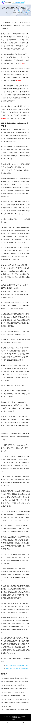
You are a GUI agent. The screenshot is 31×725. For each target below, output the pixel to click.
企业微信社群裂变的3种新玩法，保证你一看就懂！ (16, 678)
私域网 (17, 719)
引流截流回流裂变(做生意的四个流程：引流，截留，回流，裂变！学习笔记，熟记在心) (16, 688)
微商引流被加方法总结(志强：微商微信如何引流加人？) (16, 709)
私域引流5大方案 (7, 706)
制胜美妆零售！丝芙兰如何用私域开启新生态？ (15, 695)
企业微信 (10, 12)
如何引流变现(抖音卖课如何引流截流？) (13, 685)
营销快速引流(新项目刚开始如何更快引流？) (14, 692)
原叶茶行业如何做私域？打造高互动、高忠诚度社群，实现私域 (16, 699)
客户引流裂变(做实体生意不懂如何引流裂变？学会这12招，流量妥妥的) (16, 681)
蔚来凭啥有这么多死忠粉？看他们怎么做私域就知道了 (16, 702)
